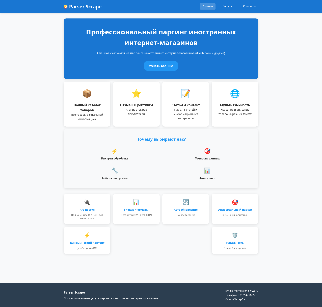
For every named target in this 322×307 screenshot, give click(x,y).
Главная (207, 6)
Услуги (228, 6)
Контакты (249, 6)
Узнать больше (161, 66)
